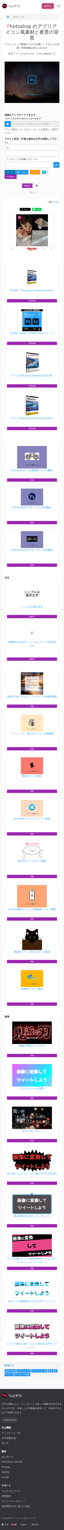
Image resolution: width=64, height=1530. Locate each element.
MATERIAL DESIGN (12, 1461)
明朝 (18, 172)
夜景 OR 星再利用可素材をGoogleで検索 (22, 118)
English (23, 1524)
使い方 (5, 1443)
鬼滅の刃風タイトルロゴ (32, 1045)
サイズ (34, 172)
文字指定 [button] (10, 176)
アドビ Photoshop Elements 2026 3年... (32, 375)
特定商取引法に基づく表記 (15, 1506)
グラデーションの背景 (32, 1088)
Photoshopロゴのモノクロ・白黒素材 (32, 550)
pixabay (56, 202)
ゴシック (9, 172)
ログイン (48, 6)
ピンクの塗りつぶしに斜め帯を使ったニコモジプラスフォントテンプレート (32, 1260)
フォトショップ (23, 1370)
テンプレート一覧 (11, 1433)
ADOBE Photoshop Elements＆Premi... (32, 290)
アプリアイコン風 (39, 1370)
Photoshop (10, 1370)
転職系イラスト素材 (32, 988)
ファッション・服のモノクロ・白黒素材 (32, 733)
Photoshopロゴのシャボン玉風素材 (32, 507)
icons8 (5, 1477)
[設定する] (56, 165)
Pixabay (5, 1467)
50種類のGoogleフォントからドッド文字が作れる (32, 643)
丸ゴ (25, 172)
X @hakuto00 (10, 1419)
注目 (7, 577)
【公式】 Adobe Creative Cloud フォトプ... (32, 333)
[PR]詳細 (32, 300)
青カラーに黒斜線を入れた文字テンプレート (32, 1301)
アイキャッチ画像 (22, 1374)
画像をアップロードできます (22, 116)
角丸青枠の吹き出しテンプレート (32, 1216)
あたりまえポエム (32, 1131)
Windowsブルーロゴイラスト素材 (32, 818)
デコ (14, 6)
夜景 (50, 1370)
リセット (32, 192)
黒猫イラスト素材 (32, 776)
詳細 (32, 480)
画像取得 (27, 185)
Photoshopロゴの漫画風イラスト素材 (32, 470)
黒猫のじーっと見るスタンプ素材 (32, 951)
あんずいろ (7, 1456)
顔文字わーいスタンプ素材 (32, 860)
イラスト (9, 1374)
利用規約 (6, 1496)
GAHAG (5, 1472)
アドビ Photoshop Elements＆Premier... (32, 418)
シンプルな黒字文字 (32, 606)
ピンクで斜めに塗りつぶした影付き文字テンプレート (32, 1345)
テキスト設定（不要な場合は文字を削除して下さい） (31, 140)
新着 (7, 1016)
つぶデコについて (11, 1491)
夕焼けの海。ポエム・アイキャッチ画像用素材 (32, 696)
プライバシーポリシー (13, 1501)
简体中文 (35, 1524)
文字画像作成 (8, 1438)
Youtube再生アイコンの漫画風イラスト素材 (32, 909)
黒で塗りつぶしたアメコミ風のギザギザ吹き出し (32, 1175)
